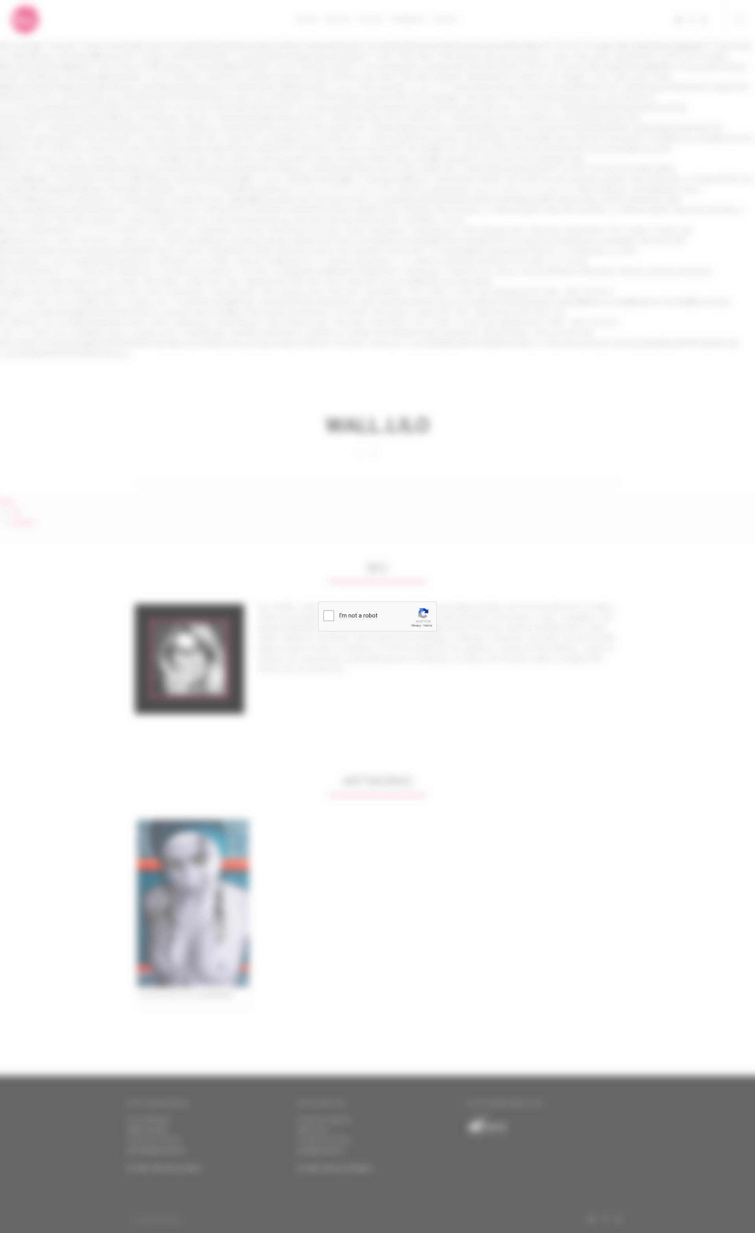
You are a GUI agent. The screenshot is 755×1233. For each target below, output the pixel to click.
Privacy (416, 625)
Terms (427, 625)
